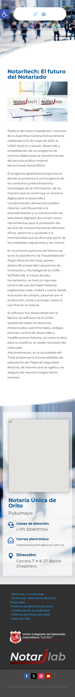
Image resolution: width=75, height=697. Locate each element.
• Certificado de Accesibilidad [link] (30, 610)
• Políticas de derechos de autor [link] (31, 606)
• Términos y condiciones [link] (27, 594)
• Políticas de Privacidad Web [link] (30, 614)
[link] (4, 14)
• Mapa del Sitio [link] (20, 618)
